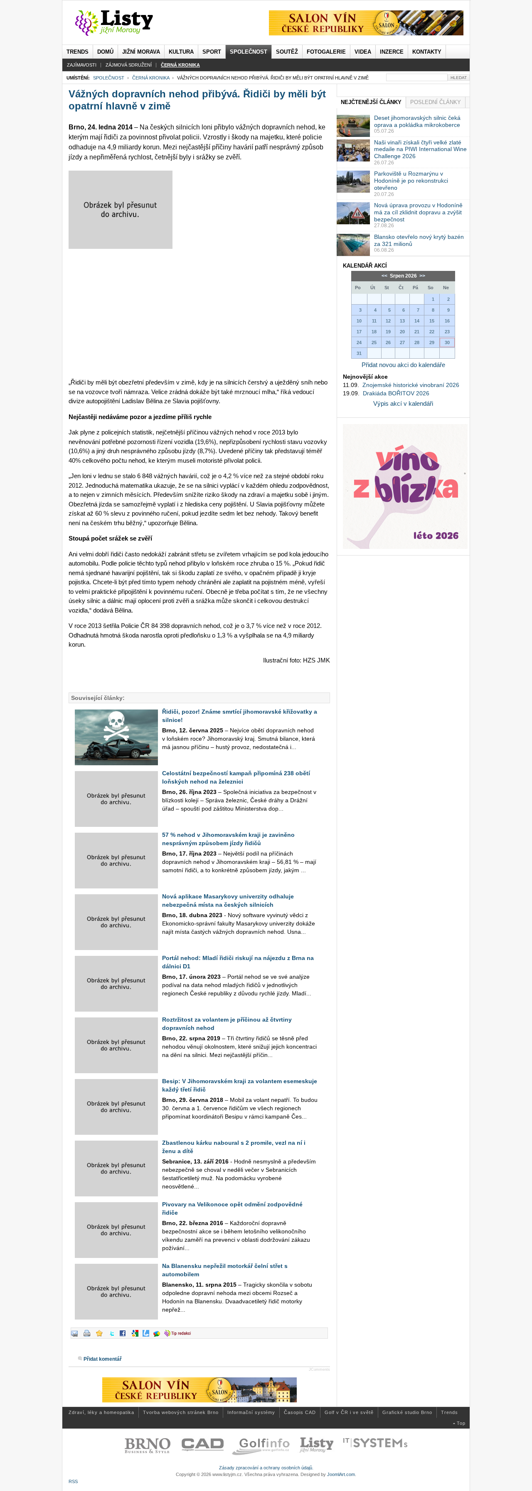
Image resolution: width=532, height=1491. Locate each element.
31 (359, 353)
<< (385, 276)
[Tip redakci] (179, 1336)
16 (447, 320)
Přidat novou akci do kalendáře (403, 364)
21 (416, 331)
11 (374, 320)
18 (374, 331)
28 (416, 342)
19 (388, 331)
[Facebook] (124, 1336)
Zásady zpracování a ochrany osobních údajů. (266, 1467)
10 (359, 320)
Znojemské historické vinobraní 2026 (410, 385)
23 (447, 331)
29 (431, 342)
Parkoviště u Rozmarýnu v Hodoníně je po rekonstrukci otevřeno (411, 180)
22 (431, 331)
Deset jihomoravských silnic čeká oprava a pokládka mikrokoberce (417, 121)
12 (388, 320)
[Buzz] (158, 1336)
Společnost (108, 77)
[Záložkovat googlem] (137, 1336)
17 (359, 331)
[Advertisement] (199, 313)
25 (374, 342)
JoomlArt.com (341, 1474)
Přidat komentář (103, 1359)
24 (359, 342)
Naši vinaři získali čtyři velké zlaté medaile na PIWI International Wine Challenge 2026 (420, 149)
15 (431, 320)
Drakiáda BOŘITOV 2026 (396, 393)
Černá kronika (150, 77)
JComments (319, 1369)
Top (461, 1423)
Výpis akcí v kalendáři (403, 403)
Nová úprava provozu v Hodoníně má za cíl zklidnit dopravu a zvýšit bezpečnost (418, 212)
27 (402, 342)
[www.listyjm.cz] (124, 23)
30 (447, 342)
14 (416, 320)
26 (388, 342)
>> (421, 276)
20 (402, 331)
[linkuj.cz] (148, 1336)
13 (402, 320)
